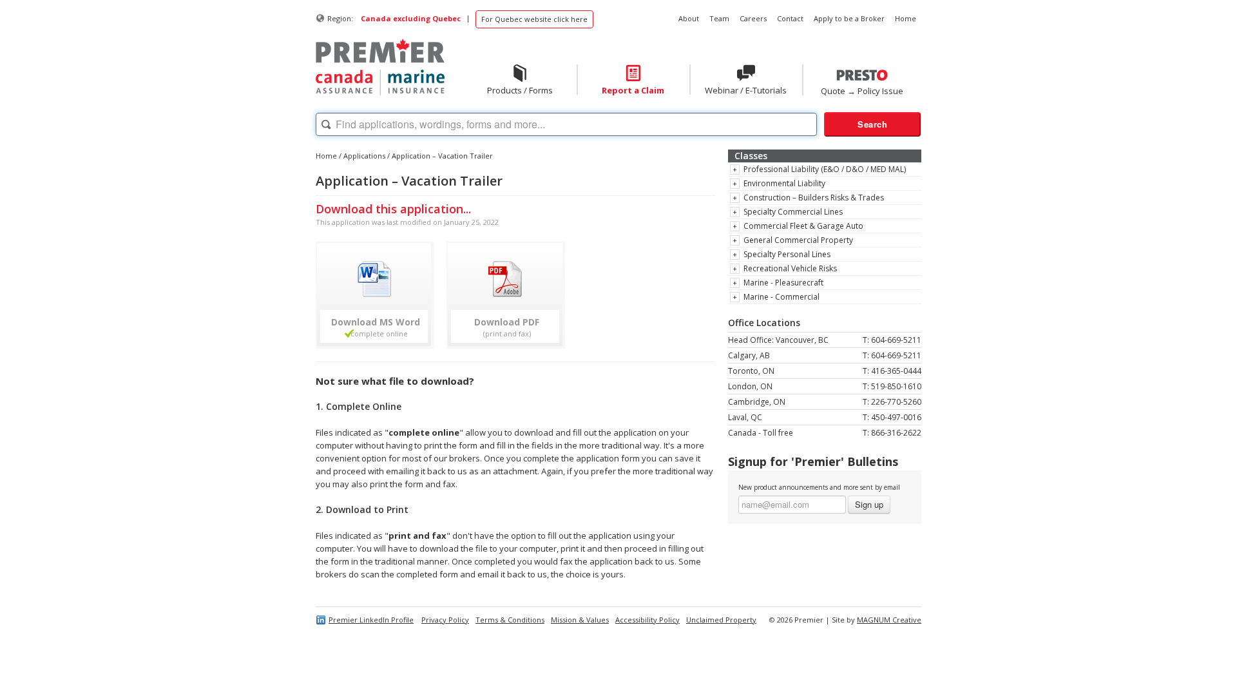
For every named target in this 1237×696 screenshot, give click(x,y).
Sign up (869, 504)
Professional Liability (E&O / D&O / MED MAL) (824, 169)
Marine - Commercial (781, 296)
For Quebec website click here (534, 19)
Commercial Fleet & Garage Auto (803, 225)
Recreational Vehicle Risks (790, 268)
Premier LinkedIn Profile (371, 619)
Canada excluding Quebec (411, 18)
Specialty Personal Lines (786, 254)
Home (326, 155)
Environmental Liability (784, 183)
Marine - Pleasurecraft (783, 282)
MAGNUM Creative (889, 619)
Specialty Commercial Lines (793, 211)
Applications (364, 155)
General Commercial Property (798, 240)
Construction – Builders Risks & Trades (813, 197)
